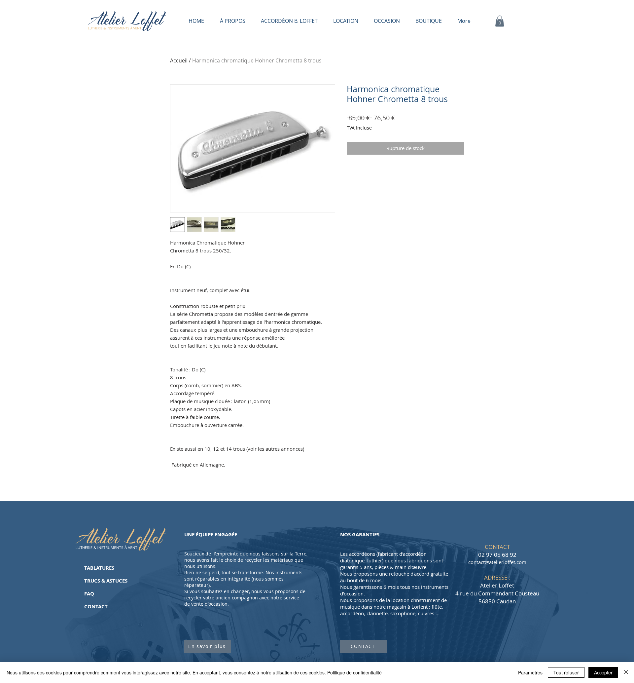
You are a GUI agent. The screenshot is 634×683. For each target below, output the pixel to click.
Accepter (603, 672)
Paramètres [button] (530, 672)
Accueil (179, 60)
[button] (499, 21)
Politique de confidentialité (354, 672)
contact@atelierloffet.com (497, 562)
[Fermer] (626, 672)
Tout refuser (566, 672)
